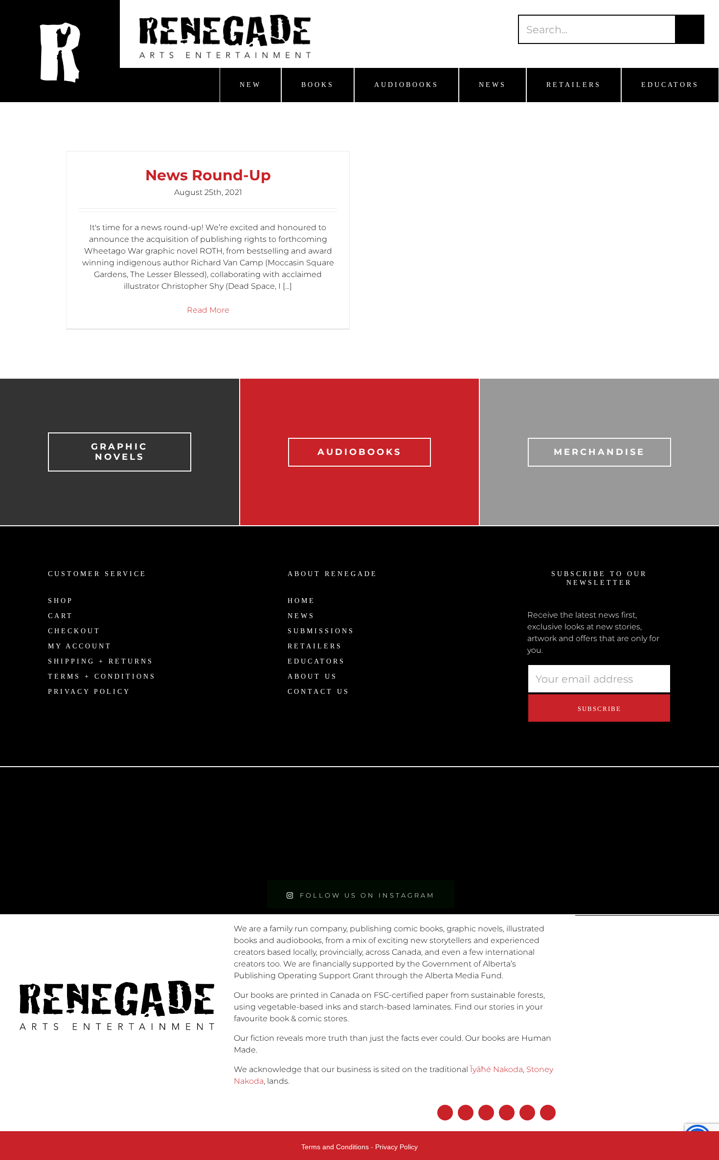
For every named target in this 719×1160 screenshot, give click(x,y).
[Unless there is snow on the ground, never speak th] (449, 823)
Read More (208, 310)
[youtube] (507, 1112)
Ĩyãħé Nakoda (496, 1069)
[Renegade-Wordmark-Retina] (225, 18)
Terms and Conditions (335, 1147)
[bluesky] (486, 1112)
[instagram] (465, 1112)
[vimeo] (548, 1112)
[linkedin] (527, 1112)
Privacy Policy (396, 1147)
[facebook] (445, 1112)
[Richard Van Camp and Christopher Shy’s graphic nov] (270, 823)
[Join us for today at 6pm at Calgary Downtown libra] (90, 823)
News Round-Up (208, 175)
